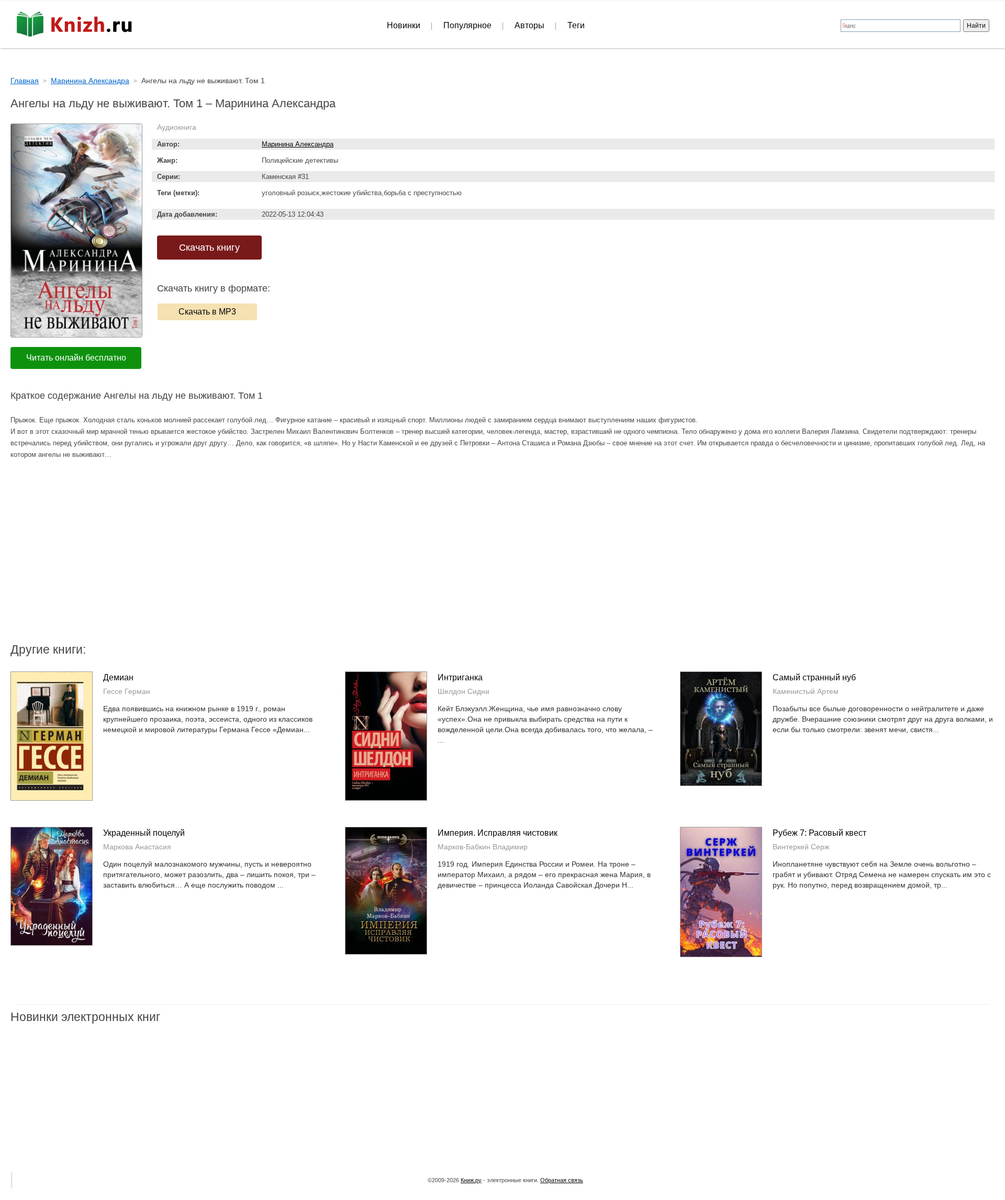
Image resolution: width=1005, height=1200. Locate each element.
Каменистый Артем (806, 691)
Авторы (529, 25)
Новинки (403, 25)
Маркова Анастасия (137, 847)
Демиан (118, 677)
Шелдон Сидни (463, 691)
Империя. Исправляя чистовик (497, 832)
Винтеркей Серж (801, 847)
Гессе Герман (126, 691)
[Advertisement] (413, 557)
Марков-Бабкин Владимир (483, 847)
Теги (576, 25)
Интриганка (460, 677)
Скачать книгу (209, 247)
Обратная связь (561, 1180)
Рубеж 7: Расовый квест (819, 832)
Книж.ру (471, 1180)
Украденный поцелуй (144, 832)
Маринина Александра (297, 144)
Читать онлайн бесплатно (76, 357)
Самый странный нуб (814, 677)
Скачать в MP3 (207, 311)
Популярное (467, 25)
